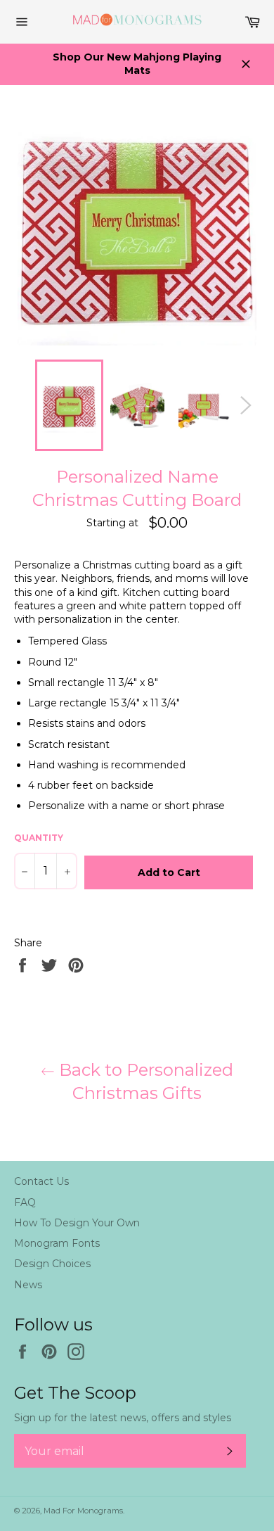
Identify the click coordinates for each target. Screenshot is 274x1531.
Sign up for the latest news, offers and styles (122, 1417)
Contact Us (41, 1181)
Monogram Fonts (57, 1243)
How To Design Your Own (77, 1222)
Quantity (38, 837)
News (28, 1284)
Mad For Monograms (83, 1511)
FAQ (25, 1202)
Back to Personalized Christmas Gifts (144, 1081)
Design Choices (52, 1263)
